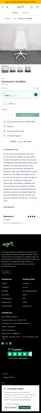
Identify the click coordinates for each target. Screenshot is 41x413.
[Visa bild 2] (12, 69)
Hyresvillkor (5, 295)
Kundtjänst (5, 287)
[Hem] (20, 7)
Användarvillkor (7, 306)
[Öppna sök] (7, 7)
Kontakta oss (27, 306)
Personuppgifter (7, 298)
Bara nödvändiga (11, 407)
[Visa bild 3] (20, 69)
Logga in (4, 283)
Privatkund (25, 13)
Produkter (26, 283)
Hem (15, 18)
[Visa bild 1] (5, 69)
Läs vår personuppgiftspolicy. (21, 399)
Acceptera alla (24, 407)
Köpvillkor (5, 291)
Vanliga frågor (6, 302)
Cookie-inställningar (13, 404)
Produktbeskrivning (10, 149)
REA (24, 298)
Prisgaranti (10, 126)
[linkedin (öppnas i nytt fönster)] (10, 343)
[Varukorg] (37, 7)
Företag (14, 13)
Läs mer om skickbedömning (13, 223)
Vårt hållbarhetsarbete (30, 291)
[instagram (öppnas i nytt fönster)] (6, 343)
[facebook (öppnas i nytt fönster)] (3, 343)
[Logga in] (32, 7)
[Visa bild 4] (27, 69)
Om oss (25, 287)
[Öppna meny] (2, 7)
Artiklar (25, 302)
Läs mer (6, 272)
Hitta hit (25, 295)
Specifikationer (9, 207)
